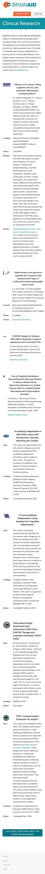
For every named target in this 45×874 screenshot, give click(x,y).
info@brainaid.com (21, 70)
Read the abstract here (17, 415)
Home (5, 856)
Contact (7, 865)
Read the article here (21, 320)
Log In (38, 14)
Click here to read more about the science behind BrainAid (22, 833)
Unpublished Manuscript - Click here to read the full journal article (26, 232)
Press (5, 869)
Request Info (22, 14)
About (6, 861)
